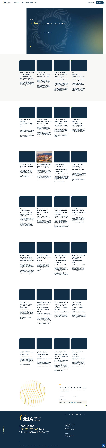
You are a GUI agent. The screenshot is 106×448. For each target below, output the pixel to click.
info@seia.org (70, 436)
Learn (22, 2)
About (35, 2)
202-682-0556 (71, 435)
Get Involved (100, 2)
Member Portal (91, 2)
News (31, 2)
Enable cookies (74, 402)
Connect (27, 2)
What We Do (16, 2)
